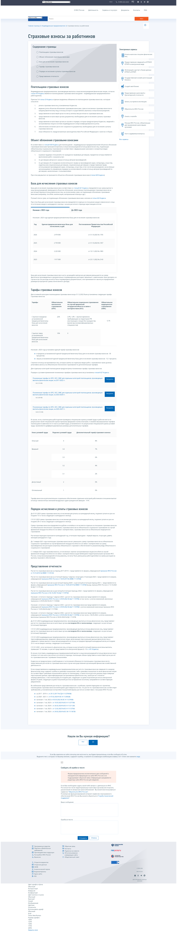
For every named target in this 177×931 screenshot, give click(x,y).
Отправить (83, 838)
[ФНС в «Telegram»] (144, 2)
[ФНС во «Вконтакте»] (138, 2)
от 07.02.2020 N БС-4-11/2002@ (59, 697)
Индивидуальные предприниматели (53, 26)
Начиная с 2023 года (41, 210)
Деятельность (93, 10)
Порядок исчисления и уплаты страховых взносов (57, 71)
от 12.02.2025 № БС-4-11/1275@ (64, 709)
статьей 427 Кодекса (101, 372)
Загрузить (109, 379)
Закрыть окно (33, 930)
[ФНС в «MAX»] (147, 2)
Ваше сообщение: (67, 802)
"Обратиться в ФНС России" (78, 792)
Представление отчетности (49, 76)
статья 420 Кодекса (97, 175)
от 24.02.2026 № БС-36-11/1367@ (64, 712)
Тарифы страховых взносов (49, 67)
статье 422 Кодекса (99, 198)
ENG (145, 10)
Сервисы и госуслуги (109, 10)
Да (93, 742)
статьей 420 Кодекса (51, 145)
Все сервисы (123, 139)
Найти (141, 18)
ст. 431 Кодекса (92, 649)
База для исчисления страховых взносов (53, 62)
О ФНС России (79, 10)
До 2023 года (76, 210)
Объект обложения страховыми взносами (54, 57)
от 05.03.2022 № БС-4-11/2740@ (62, 700)
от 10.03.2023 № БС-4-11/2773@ (64, 703)
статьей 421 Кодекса (81, 188)
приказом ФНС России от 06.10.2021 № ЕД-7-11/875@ (50, 593)
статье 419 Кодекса (37, 93)
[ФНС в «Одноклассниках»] (141, 2)
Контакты (136, 10)
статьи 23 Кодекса (46, 99)
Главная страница (34, 26)
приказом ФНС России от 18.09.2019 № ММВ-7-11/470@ (61, 579)
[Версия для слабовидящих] (111, 2)
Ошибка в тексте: (67, 820)
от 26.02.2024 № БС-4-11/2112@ (64, 706)
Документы (125, 10)
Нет (83, 742)
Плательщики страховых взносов (51, 52)
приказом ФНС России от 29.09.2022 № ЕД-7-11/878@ (60, 599)
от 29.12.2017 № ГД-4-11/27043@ (60, 694)
